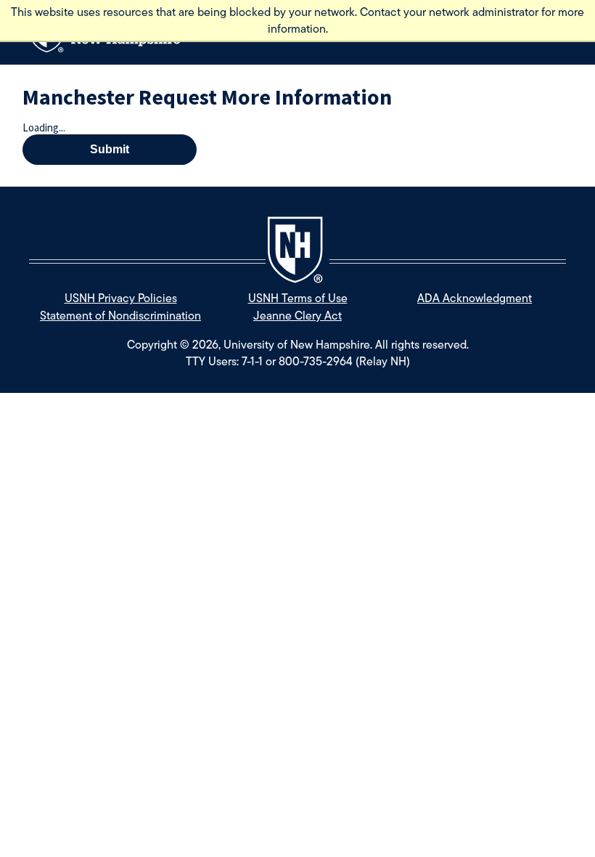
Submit (109, 149)
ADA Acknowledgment (474, 298)
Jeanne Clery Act (297, 315)
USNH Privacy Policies (121, 298)
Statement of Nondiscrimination (120, 315)
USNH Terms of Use (298, 298)
